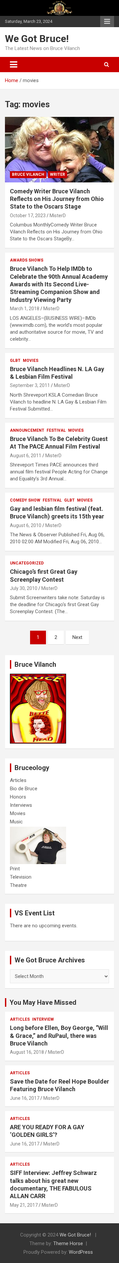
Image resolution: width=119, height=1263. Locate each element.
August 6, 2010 (25, 525)
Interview (43, 1019)
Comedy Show (25, 500)
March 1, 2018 (24, 308)
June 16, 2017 (24, 1098)
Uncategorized (27, 563)
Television (20, 877)
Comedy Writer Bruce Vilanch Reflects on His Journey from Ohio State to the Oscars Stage (57, 199)
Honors (18, 797)
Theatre (18, 885)
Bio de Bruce (23, 789)
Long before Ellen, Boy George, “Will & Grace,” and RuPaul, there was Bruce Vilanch (59, 1035)
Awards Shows (26, 260)
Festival (56, 430)
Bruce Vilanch (28, 174)
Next (77, 637)
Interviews (21, 805)
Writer (57, 174)
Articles (18, 780)
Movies (17, 813)
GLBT (15, 360)
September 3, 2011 (30, 385)
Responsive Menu (107, 21)
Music (16, 822)
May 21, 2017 (24, 1205)
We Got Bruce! (37, 38)
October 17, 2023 (28, 215)
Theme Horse (68, 1243)
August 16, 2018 (27, 1052)
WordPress (81, 1252)
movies (30, 360)
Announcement (27, 430)
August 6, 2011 (25, 455)
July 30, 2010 (23, 588)
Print (15, 869)
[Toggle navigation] (13, 64)
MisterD (58, 215)
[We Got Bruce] (38, 677)
